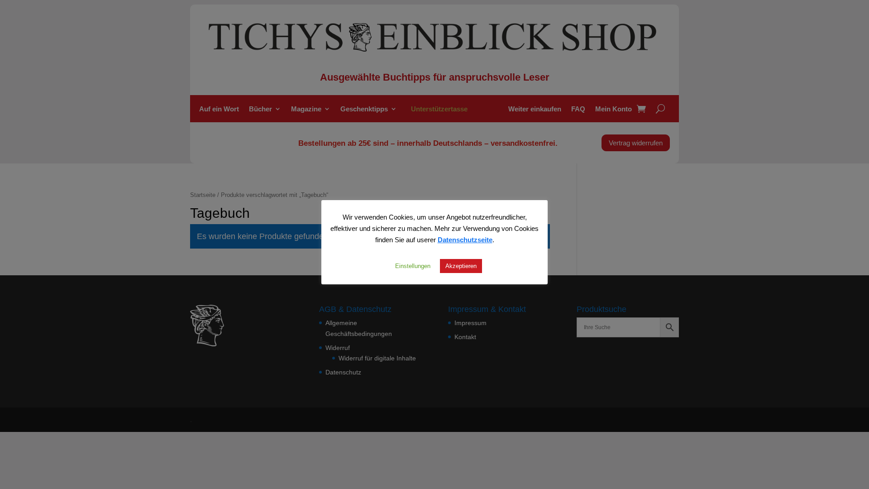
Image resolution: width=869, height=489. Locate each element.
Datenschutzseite (465, 239)
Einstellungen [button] (412, 266)
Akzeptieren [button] (461, 266)
